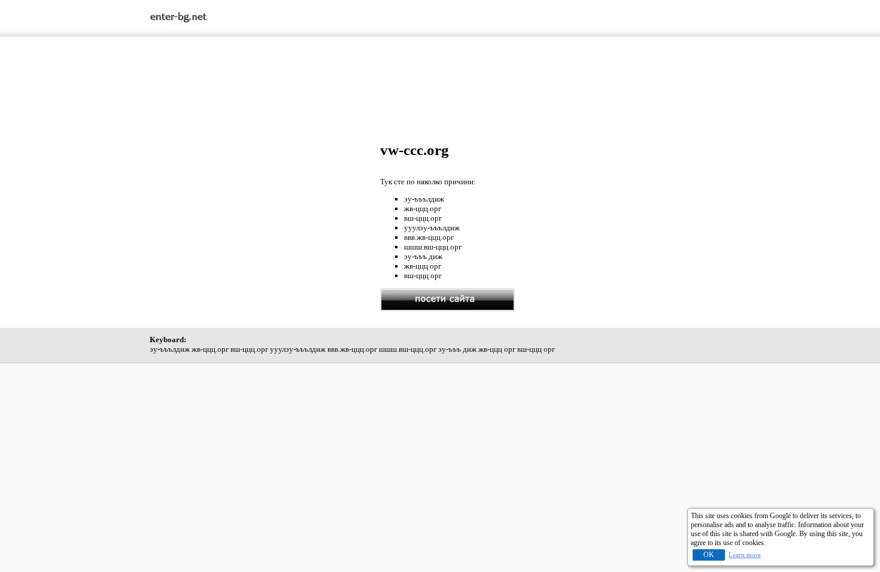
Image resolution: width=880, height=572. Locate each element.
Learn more (745, 554)
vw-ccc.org (414, 150)
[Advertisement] (440, 77)
